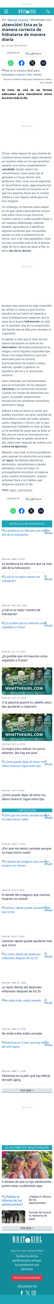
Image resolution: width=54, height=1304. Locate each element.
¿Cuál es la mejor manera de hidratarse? (21, 612)
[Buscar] (48, 11)
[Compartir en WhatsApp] (10, 63)
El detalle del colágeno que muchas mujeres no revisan (26, 897)
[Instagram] (34, 1292)
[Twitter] (28, 1292)
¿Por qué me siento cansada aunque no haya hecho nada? (26, 850)
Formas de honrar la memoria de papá (40, 1215)
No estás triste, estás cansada (22, 1033)
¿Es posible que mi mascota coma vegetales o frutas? (24, 658)
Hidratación (25, 490)
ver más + (27, 1228)
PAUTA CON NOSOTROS (27, 1277)
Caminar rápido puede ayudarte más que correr (27, 943)
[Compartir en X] (32, 63)
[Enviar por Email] (43, 63)
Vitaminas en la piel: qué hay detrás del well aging (26, 1078)
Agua (13, 490)
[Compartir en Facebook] (21, 63)
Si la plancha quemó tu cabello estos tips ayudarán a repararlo (26, 704)
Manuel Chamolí (18, 20)
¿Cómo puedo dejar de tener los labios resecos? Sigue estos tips (23, 797)
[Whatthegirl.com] (27, 11)
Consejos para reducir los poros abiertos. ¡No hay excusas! (23, 751)
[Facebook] (22, 1292)
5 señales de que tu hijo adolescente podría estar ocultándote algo (26, 1184)
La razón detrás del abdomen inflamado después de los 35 (22, 989)
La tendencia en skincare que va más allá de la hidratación (27, 566)
